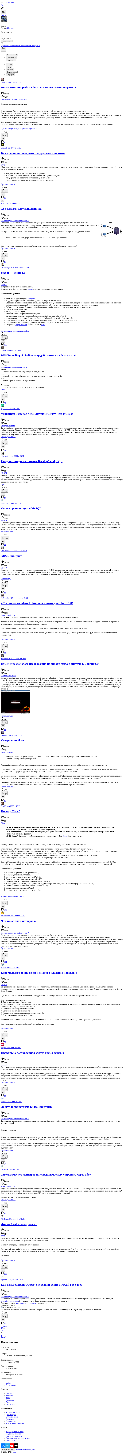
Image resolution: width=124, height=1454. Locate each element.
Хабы (8, 1398)
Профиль (4, 46)
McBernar (5, 1219)
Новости (23, 46)
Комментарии (33, 46)
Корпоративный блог (14, 1432)
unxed (3, 350)
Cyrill (3, 806)
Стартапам (10, 1440)
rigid (2, 409)
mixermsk (4, 456)
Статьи (11, 46)
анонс (30, 289)
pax (2, 1169)
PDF (43, 325)
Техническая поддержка (25, 1449)
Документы (10, 1419)
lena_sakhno (6, 551)
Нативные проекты (14, 1436)
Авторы (9, 1402)
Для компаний (12, 1417)
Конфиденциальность (15, 1423)
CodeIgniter (31, 298)
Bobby (3, 735)
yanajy (3, 148)
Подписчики (11, 57)
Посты (17, 46)
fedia (65, 836)
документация (21, 325)
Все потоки (9, 2)
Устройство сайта (13, 1412)
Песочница (10, 1404)
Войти (8, 1383)
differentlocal (6, 598)
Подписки (11, 60)
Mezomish (5, 659)
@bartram (10, 28)
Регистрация (11, 1385)
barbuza (4, 82)
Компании (10, 1400)
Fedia (3, 968)
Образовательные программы (18, 1438)
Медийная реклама (13, 1434)
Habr (14, 1452)
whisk (3, 503)
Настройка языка (8, 1449)
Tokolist (4, 203)
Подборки (10, 75)
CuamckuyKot (6, 267)
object (3, 1048)
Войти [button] (3, 15)
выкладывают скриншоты (26, 1303)
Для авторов (11, 1415)
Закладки (12, 55)
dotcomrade (5, 916)
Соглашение (11, 1421)
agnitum (4, 1279)
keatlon (4, 1102)
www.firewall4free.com (10, 1301)
